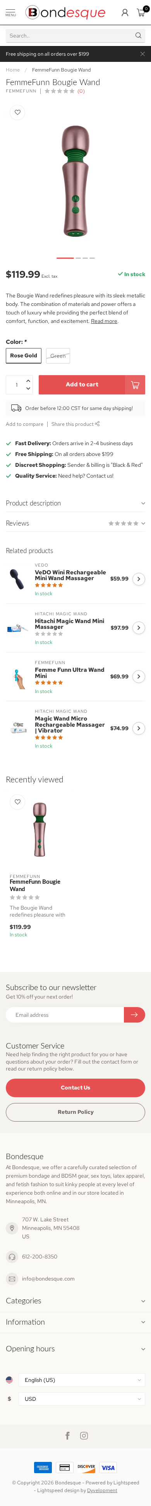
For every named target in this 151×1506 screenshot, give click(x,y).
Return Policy (76, 1111)
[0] (141, 12)
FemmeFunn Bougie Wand (61, 69)
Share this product (73, 424)
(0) (81, 91)
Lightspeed (126, 1482)
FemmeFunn (21, 91)
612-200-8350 (39, 1256)
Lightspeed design (58, 1490)
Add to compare (24, 424)
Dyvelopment (102, 1490)
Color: (16, 342)
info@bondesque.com (48, 1278)
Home (13, 69)
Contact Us (75, 1087)
